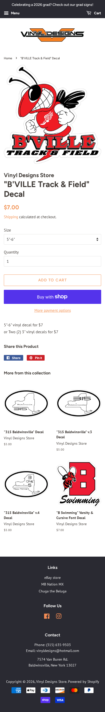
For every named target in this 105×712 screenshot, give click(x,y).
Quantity (11, 252)
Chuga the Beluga (53, 591)
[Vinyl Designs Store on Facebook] (47, 617)
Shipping (11, 216)
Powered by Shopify (83, 681)
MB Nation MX (52, 584)
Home (8, 58)
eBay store (52, 577)
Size (7, 230)
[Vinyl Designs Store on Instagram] (58, 617)
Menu (15, 13)
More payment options (52, 310)
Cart (97, 13)
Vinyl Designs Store (51, 681)
